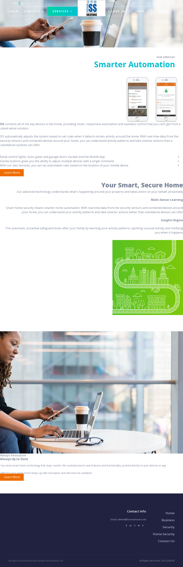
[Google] (134, 525)
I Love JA (116, 11)
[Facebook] (142, 525)
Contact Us (166, 541)
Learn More (12, 173)
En (173, 3)
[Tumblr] (126, 525)
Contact (32, 11)
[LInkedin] (130, 525)
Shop (140, 11)
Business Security (168, 523)
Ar (168, 3)
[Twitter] (139, 525)
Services (61, 11)
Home (161, 11)
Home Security (164, 534)
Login (13, 11)
